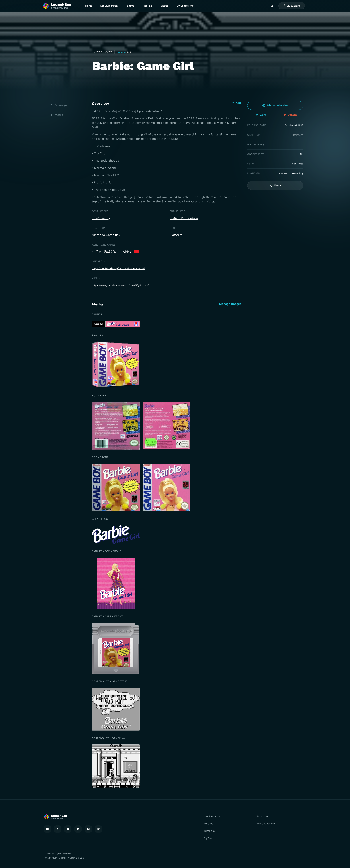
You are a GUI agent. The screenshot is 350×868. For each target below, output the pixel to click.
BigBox (164, 5)
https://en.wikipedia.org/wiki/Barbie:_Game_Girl (118, 268)
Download (263, 816)
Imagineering (101, 218)
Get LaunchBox (109, 5)
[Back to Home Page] (56, 5)
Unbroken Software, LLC (71, 858)
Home (88, 5)
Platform (176, 235)
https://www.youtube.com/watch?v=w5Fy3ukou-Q (121, 285)
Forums (130, 5)
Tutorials (147, 5)
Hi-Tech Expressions (184, 218)
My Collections (185, 5)
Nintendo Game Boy (106, 235)
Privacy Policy (50, 858)
